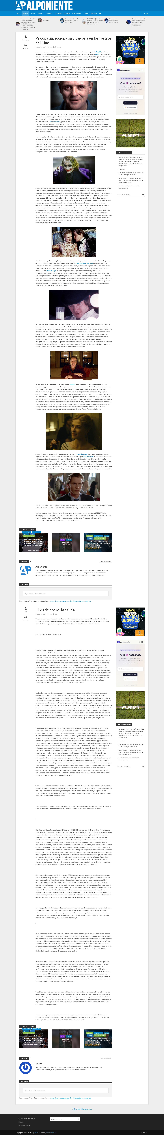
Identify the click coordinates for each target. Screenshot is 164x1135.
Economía (49, 14)
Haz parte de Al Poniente (26, 1118)
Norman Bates (55, 122)
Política (86, 14)
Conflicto (94, 14)
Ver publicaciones (106, 561)
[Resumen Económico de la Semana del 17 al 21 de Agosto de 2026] (62, 20)
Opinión (25, 14)
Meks (36, 1133)
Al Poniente (25, 40)
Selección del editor (28, 536)
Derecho (40, 14)
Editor (25, 612)
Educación (58, 14)
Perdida (98, 52)
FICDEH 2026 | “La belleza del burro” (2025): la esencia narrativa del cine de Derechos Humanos (95, 21)
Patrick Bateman (82, 454)
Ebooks (20, 1122)
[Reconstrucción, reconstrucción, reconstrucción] (106, 20)
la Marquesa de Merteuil (84, 263)
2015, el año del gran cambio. (82, 1109)
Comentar (25, 48)
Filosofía (67, 14)
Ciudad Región (26, 532)
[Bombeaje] (40, 20)
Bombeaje (46, 20)
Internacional (76, 14)
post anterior (88, 457)
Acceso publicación (24, 1125)
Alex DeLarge (51, 271)
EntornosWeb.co (51, 1133)
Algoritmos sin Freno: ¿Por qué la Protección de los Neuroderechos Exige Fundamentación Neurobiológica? (139, 22)
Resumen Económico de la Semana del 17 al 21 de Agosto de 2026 (72, 20)
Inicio (18, 14)
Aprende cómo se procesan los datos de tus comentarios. (70, 601)
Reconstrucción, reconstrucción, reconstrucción (113, 20)
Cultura (32, 14)
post (97, 54)
